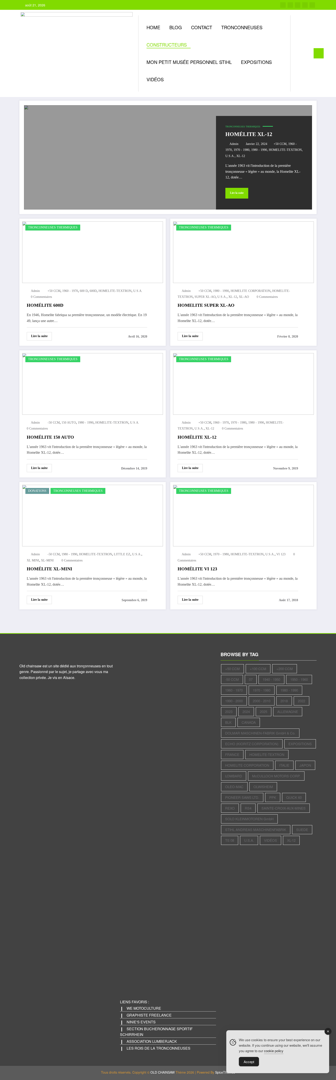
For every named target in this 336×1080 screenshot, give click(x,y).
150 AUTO (68, 422)
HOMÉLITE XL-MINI (49, 568)
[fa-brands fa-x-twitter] (290, 5)
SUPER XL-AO (205, 297)
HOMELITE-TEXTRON (285, 150)
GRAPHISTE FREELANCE (149, 1015)
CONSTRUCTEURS (167, 44)
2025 (263, 711)
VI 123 (280, 554)
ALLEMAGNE (287, 711)
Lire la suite (237, 192)
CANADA (249, 722)
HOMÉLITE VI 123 (197, 568)
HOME (153, 27)
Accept (249, 1061)
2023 (228, 711)
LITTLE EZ (122, 554)
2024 (246, 711)
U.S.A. (230, 156)
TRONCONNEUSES (241, 27)
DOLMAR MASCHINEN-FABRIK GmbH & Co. (260, 733)
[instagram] (305, 5)
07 (251, 679)
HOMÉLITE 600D (45, 305)
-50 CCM (54, 422)
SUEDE (302, 829)
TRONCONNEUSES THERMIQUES (242, 126)
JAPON (305, 765)
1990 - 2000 (234, 700)
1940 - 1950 (271, 679)
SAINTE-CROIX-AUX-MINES (283, 808)
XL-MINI (47, 560)
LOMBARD (233, 775)
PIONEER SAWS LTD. (242, 797)
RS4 (248, 808)
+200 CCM (284, 668)
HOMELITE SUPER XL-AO (206, 305)
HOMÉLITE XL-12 (248, 134)
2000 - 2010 (261, 700)
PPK (272, 797)
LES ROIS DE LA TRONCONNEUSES (158, 1048)
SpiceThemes (225, 1072)
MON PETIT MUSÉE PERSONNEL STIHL (189, 62)
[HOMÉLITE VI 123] (243, 515)
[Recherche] (298, 53)
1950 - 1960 (299, 679)
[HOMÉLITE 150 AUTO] (92, 383)
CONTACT (201, 27)
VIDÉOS (155, 79)
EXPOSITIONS (256, 62)
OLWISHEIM (263, 786)
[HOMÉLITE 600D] (92, 251)
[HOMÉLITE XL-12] (168, 157)
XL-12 (240, 156)
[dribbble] (297, 5)
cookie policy (273, 1050)
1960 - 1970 (70, 291)
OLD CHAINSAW (162, 1072)
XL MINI (33, 560)
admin (233, 144)
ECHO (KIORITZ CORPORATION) (251, 743)
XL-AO (244, 297)
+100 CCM (258, 668)
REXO (230, 808)
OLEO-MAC (234, 786)
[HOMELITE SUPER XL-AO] (243, 251)
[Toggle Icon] (319, 53)
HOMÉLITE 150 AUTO (50, 437)
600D (93, 291)
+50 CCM (280, 144)
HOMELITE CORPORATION (250, 291)
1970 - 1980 (241, 150)
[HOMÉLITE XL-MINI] (92, 515)
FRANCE (232, 754)
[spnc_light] (307, 53)
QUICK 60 (294, 797)
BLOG (175, 27)
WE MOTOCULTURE (144, 1008)
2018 (284, 700)
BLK (228, 722)
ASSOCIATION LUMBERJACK (152, 1041)
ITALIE (284, 765)
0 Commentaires (41, 297)
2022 (301, 700)
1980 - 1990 (259, 150)
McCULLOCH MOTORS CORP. (276, 775)
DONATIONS (37, 491)
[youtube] (312, 5)
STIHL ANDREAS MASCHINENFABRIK (255, 829)
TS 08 (229, 840)
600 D (84, 291)
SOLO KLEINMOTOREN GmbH (249, 818)
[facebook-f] (283, 5)
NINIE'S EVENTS (141, 1022)
